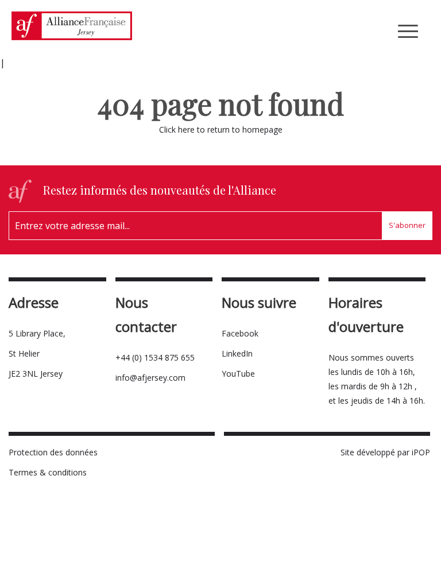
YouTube (238, 373)
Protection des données (53, 452)
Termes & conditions (48, 472)
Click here (177, 129)
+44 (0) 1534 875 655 (155, 357)
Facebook (240, 333)
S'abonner (407, 225)
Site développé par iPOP (385, 452)
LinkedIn (237, 353)
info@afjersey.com (150, 377)
